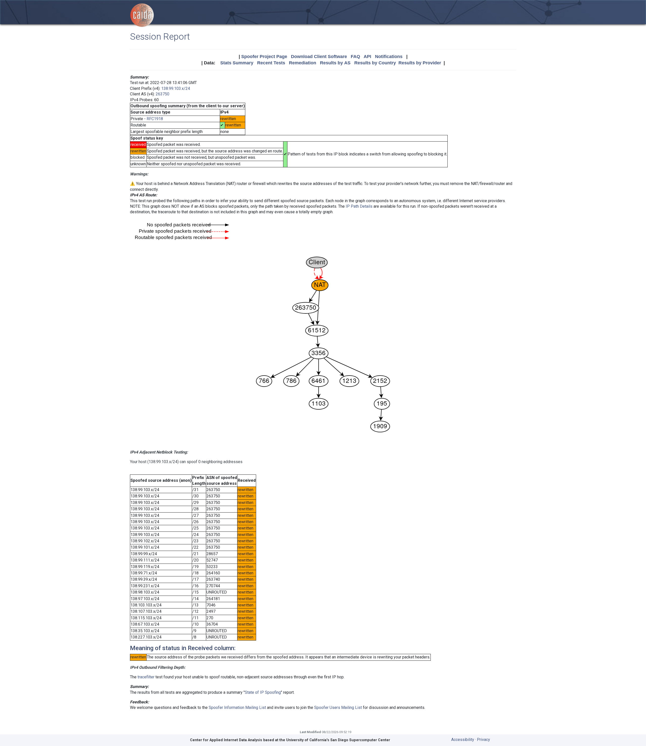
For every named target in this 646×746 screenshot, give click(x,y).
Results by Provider (419, 62)
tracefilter (146, 677)
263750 (162, 94)
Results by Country (375, 62)
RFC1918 (155, 118)
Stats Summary (236, 62)
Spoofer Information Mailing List (237, 707)
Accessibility (462, 739)
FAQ (355, 56)
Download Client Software (319, 56)
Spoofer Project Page (264, 56)
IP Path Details (359, 206)
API (367, 56)
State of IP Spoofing (263, 692)
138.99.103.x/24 (175, 88)
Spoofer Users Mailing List (338, 707)
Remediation (302, 62)
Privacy (483, 739)
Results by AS (335, 62)
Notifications (388, 56)
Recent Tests (271, 62)
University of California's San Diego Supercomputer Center (338, 740)
